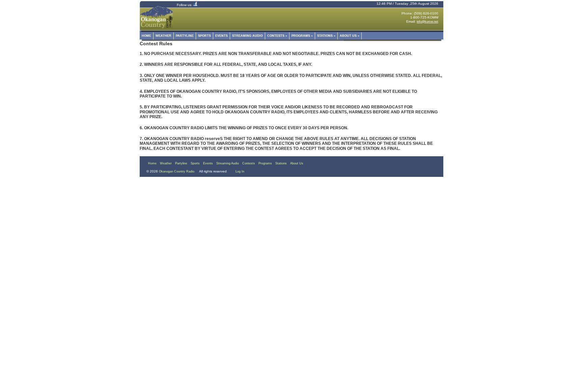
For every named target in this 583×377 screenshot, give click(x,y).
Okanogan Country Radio (176, 171)
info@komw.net (427, 21)
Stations (326, 35)
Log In (239, 171)
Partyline (185, 35)
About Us (349, 35)
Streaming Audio (247, 35)
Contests (277, 35)
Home (146, 35)
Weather (163, 35)
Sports (204, 35)
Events (221, 35)
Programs (302, 35)
